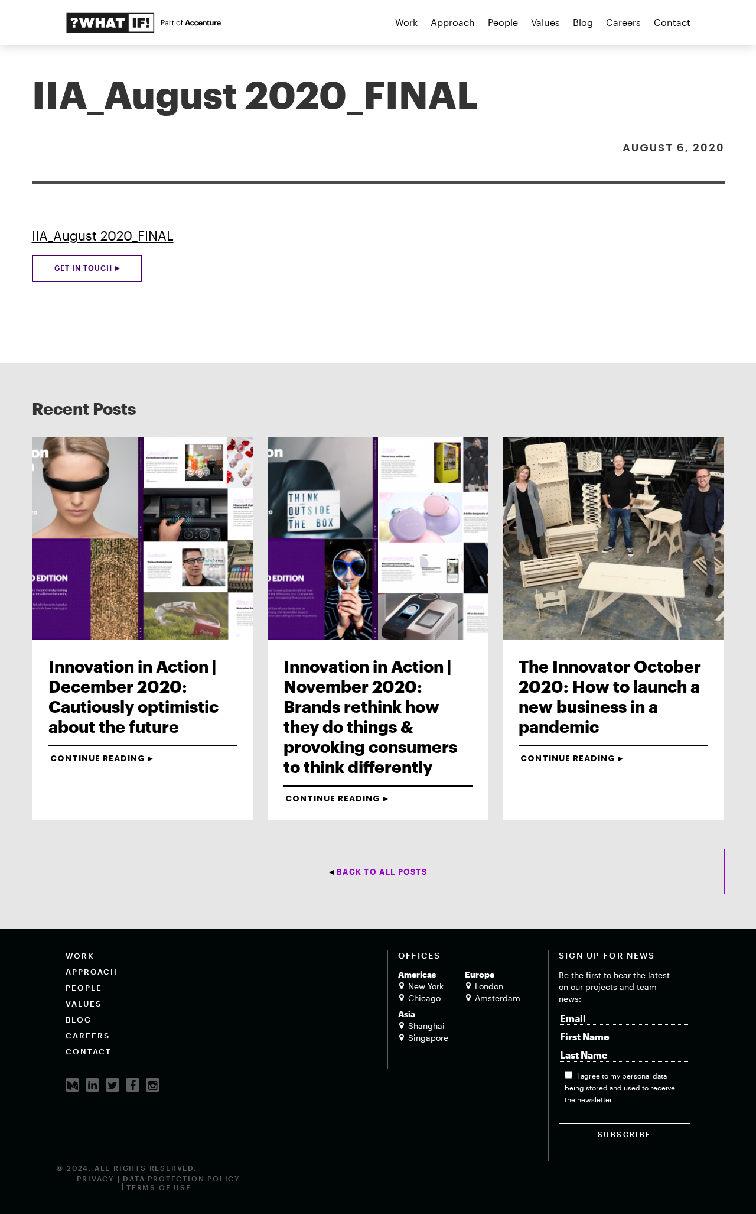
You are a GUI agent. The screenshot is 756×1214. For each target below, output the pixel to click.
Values (545, 22)
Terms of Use (158, 1187)
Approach (453, 22)
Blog (583, 22)
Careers (623, 22)
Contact (672, 22)
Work (406, 22)
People (503, 22)
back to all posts (382, 872)
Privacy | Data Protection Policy (158, 1178)
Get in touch (83, 268)
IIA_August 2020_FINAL (103, 235)
